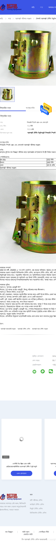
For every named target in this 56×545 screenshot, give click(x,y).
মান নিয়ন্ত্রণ (9, 532)
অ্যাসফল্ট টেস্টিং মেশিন (24, 329)
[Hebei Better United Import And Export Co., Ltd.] (36, 372)
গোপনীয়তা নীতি (44, 532)
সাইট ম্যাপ (25, 532)
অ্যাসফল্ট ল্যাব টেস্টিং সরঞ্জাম (40, 329)
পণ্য (41, 7)
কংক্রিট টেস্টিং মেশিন (37, 504)
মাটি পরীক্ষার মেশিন (36, 500)
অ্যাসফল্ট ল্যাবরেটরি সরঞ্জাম (8, 329)
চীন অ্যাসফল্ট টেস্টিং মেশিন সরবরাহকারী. (35, 539)
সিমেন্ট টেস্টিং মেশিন (36, 508)
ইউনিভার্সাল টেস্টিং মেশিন (38, 512)
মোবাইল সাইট (28, 534)
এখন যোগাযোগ (21, 473)
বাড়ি (33, 7)
